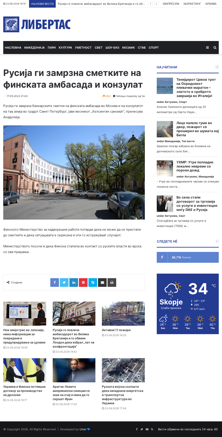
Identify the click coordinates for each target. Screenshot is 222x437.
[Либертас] (37, 24)
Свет (99, 47)
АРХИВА (211, 3)
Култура (65, 47)
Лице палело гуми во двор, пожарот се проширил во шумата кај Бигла (197, 129)
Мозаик (128, 47)
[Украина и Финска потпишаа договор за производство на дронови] (24, 370)
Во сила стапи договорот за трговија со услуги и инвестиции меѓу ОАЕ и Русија (196, 204)
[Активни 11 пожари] (123, 314)
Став (142, 47)
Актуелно (171, 102)
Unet (83, 429)
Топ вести (188, 141)
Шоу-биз (112, 47)
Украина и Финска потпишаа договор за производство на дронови (24, 391)
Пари (52, 47)
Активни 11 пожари (116, 330)
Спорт (154, 47)
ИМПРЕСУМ (171, 3)
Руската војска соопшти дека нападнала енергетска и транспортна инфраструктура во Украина (122, 395)
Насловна (13, 47)
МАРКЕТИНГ (192, 3)
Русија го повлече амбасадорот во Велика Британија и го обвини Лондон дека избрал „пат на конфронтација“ (135, 3)
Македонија (34, 47)
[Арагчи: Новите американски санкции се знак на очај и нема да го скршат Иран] (74, 370)
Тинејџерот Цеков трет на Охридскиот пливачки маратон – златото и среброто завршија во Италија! (196, 88)
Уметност (83, 47)
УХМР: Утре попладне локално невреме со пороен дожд (194, 166)
